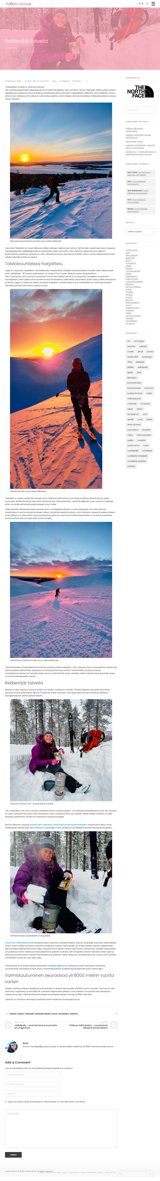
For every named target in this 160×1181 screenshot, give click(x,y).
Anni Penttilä (74, 1173)
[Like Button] (85, 81)
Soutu (129, 305)
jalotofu (13, 1013)
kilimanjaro (132, 377)
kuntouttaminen (134, 383)
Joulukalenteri (133, 271)
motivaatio (132, 403)
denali (140, 351)
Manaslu (130, 284)
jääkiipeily (140, 362)
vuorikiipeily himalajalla (137, 456)
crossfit (130, 351)
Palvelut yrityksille (54, 1173)
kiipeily (21, 1013)
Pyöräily (130, 292)
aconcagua (139, 341)
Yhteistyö (77, 81)
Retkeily (129, 295)
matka (149, 393)
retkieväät (29, 1013)
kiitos (139, 372)
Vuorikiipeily (65, 81)
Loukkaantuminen (134, 281)
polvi (145, 414)
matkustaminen (134, 398)
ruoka (140, 419)
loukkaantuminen (134, 393)
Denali (129, 266)
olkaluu (140, 409)
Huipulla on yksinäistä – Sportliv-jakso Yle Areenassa (141, 146)
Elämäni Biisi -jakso (134, 141)
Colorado (131, 263)
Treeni (128, 313)
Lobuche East (132, 279)
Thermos (130, 310)
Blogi (54, 81)
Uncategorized (133, 316)
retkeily (130, 419)
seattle (149, 419)
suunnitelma (132, 430)
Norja (129, 289)
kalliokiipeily (143, 367)
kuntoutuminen (134, 388)
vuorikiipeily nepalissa (136, 461)
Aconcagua (132, 250)
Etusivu (42, 1173)
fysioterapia (147, 357)
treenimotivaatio (144, 435)
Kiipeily (129, 274)
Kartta (101, 1173)
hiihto (129, 362)
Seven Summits (132, 302)
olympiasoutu (133, 414)
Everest (129, 268)
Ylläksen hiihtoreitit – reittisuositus (135, 129)
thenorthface (133, 308)
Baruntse (130, 258)
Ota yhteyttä (110, 1173)
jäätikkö (130, 367)
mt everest (145, 403)
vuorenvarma (133, 445)
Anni (30, 81)
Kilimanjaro (131, 276)
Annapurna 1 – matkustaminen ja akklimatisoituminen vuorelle (141, 153)
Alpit (128, 253)
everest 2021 (132, 357)
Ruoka (129, 297)
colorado (143, 346)
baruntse (131, 346)
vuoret (54, 1013)
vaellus (130, 440)
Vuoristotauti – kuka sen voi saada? (139, 173)
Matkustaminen (133, 287)
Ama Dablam (131, 255)
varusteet (141, 440)
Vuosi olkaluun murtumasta (136, 182)
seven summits (133, 424)
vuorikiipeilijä (132, 450)
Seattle (129, 300)
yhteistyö (74, 1013)
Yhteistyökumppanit (88, 1173)
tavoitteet (146, 430)
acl (128, 341)
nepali (130, 409)
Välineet (130, 318)
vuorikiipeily (63, 1013)
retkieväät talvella (43, 1013)
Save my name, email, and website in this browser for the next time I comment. (46, 1101)
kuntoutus (149, 388)
